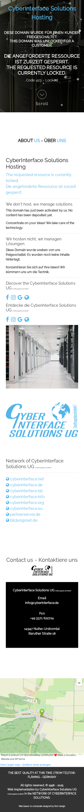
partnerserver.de (24, 514)
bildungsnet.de (23, 520)
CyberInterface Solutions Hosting (42, 13)
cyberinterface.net (26, 479)
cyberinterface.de (26, 485)
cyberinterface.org (26, 502)
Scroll (42, 103)
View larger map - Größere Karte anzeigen (25, 764)
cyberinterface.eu (26, 508)
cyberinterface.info (27, 496)
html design (59, 806)
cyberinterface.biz (26, 490)
